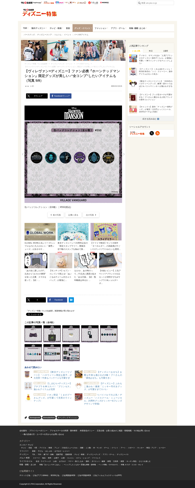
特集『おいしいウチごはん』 (50, 464)
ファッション (100, 28)
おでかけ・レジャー (62, 451)
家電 (109, 461)
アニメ (56, 448)
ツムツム (58, 35)
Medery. (104, 2)
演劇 (81, 448)
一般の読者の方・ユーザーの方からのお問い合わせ (43, 434)
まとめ (33, 465)
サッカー (140, 448)
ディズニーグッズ (93, 454)
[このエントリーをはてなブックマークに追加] (71, 299)
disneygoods (35, 418)
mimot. (59, 2)
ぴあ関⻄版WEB (68, 475)
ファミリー (24, 451)
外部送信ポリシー (87, 431)
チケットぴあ (25, 475)
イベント (67, 35)
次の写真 (90, 215)
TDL (33, 454)
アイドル (42, 448)
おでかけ (62, 461)
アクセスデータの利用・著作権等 (63, 431)
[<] (23, 154)
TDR (25, 28)
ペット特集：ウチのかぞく (108, 464)
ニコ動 (88, 448)
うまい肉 (93, 2)
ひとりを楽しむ (145, 461)
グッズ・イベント (82, 28)
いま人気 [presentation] (136, 51)
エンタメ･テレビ (26, 445)
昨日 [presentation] (151, 51)
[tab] (136, 50)
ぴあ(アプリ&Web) (40, 475)
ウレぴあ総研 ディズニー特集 (49, 2)
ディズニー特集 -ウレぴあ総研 (39, 12)
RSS (157, 133)
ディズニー (24, 454)
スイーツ (36, 458)
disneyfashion (49, 418)
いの (32, 86)
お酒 (63, 458)
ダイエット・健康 (98, 461)
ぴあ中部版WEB (84, 475)
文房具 (115, 461)
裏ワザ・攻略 (49, 454)
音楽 (68, 28)
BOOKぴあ (55, 475)
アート (123, 448)
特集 (21, 465)
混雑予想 (59, 454)
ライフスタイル (26, 461)
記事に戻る (73, 215)
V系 (35, 448)
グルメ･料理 (25, 458)
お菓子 (56, 458)
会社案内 (23, 431)
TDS (39, 454)
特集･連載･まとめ (137, 28)
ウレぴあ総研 (26, 2)
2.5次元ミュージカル (70, 448)
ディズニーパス (123, 454)
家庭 (33, 451)
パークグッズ (29, 35)
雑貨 (122, 461)
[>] (124, 154)
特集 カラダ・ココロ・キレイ (132, 464)
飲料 (49, 458)
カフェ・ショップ (83, 458)
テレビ (23, 448)
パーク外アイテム (81, 35)
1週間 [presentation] (165, 51)
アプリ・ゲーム (118, 28)
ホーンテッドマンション (68, 418)
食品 (44, 458)
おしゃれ (48, 451)
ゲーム (106, 448)
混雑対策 (68, 454)
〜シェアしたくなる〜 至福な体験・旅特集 (80, 464)
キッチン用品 (131, 461)
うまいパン (81, 2)
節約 (87, 461)
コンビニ (70, 458)
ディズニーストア (44, 35)
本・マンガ (97, 448)
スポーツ (131, 448)
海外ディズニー (38, 28)
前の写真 (57, 215)
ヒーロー (162, 448)
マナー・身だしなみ (75, 461)
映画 (50, 448)
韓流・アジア (151, 448)
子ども (40, 451)
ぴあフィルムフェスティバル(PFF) (107, 475)
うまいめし (70, 2)
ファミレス (96, 458)
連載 (27, 465)
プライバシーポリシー (38, 431)
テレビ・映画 (56, 28)
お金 (55, 461)
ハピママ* (37, 2)
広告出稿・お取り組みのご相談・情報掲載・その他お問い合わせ (123, 431)
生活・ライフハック (43, 461)
